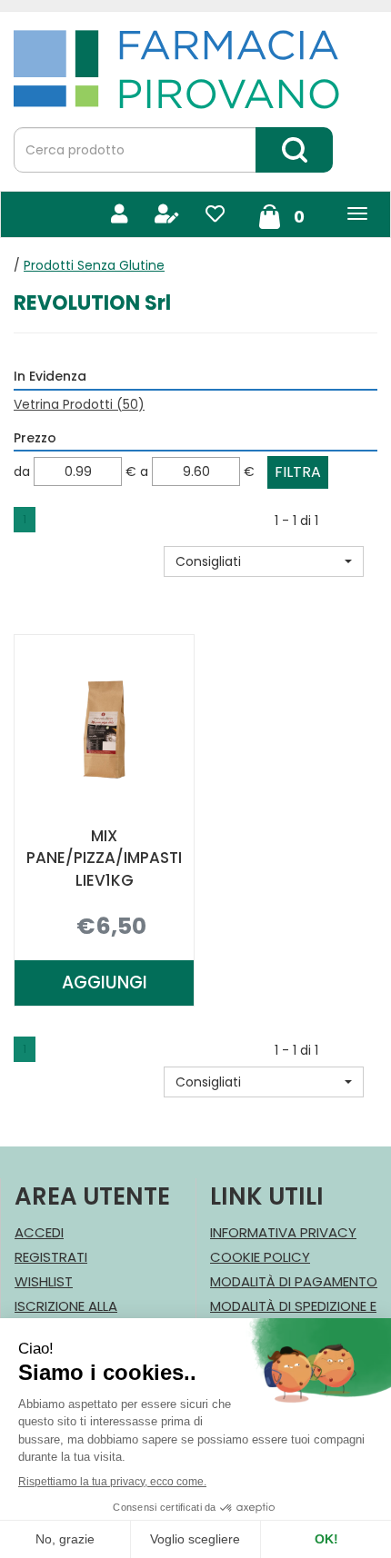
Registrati (51, 1256)
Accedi (39, 1232)
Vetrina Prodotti (79, 404)
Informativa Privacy (283, 1232)
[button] (264, 561)
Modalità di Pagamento (293, 1281)
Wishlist (44, 1281)
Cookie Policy (260, 1256)
